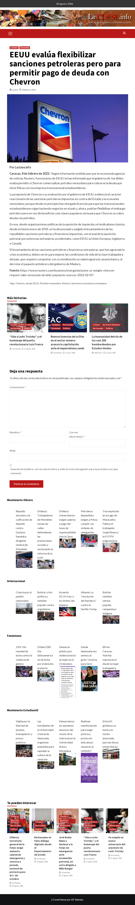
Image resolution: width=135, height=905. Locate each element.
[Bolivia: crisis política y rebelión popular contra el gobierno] (45, 615)
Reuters (66, 283)
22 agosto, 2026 (66, 875)
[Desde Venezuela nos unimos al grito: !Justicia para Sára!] (89, 678)
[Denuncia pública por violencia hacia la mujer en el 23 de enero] (67, 681)
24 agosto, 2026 (42, 862)
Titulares (56, 325)
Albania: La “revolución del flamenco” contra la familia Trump (89, 601)
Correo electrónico (77, 434)
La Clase (14, 47)
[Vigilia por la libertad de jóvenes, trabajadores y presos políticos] (24, 750)
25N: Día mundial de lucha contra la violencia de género (24, 655)
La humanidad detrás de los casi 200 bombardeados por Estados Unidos (107, 342)
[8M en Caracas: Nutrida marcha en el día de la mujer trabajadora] (111, 673)
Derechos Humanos (111, 325)
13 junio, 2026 (70, 353)
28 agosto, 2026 (17, 886)
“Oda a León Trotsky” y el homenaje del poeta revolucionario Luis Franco (26, 340)
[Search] (124, 33)
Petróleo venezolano (50, 283)
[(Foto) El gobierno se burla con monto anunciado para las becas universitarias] (111, 753)
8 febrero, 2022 (29, 89)
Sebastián (98, 353)
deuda (29, 283)
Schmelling (16, 349)
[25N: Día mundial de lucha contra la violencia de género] (24, 671)
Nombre (15, 432)
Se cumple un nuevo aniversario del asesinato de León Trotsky (116, 844)
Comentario (18, 387)
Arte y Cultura (26, 325)
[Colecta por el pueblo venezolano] (24, 608)
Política (27, 328)
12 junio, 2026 (111, 353)
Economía (24, 47)
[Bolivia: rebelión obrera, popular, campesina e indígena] (111, 619)
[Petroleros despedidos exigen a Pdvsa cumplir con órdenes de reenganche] (89, 540)
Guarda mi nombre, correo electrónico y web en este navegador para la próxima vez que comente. (64, 471)
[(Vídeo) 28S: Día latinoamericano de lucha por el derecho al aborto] (45, 675)
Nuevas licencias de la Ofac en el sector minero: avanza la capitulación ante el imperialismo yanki (67, 342)
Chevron (20, 283)
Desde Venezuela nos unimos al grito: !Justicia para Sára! (89, 655)
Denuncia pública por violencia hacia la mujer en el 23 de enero (67, 655)
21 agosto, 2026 (29, 349)
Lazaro (15, 89)
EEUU (36, 283)
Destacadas (16, 328)
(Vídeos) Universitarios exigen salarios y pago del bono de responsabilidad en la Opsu (67, 524)
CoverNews (59, 899)
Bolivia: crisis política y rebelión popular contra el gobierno (45, 601)
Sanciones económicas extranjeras (89, 283)
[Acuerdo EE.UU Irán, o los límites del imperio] (67, 611)
